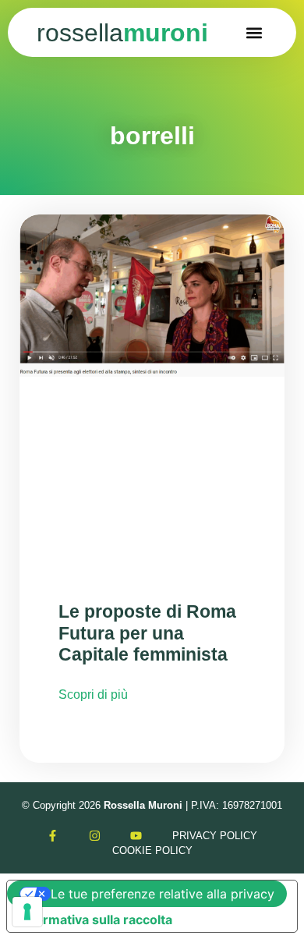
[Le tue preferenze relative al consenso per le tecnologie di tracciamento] (27, 912)
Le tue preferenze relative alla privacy (162, 894)
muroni (122, 33)
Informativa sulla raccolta (95, 919)
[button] (254, 32)
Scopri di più (93, 694)
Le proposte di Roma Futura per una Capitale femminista (147, 632)
